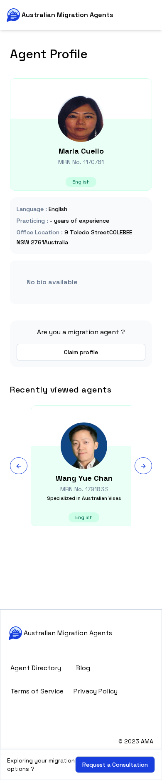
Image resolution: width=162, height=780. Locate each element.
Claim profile (81, 352)
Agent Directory (35, 667)
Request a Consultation (115, 764)
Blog (83, 667)
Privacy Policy (96, 691)
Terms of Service (37, 691)
